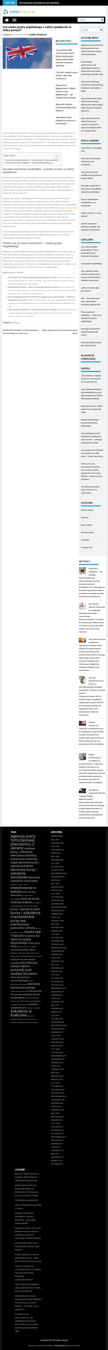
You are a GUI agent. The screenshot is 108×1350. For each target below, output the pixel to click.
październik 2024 (58, 873)
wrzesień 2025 (57, 850)
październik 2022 (58, 948)
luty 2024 (55, 894)
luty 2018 (55, 1123)
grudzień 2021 (57, 981)
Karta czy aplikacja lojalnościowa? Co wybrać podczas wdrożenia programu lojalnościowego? (28, 1273)
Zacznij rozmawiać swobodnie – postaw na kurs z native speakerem (32, 160)
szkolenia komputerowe (33, 1001)
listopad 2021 (57, 985)
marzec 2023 (57, 931)
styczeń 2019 (57, 1086)
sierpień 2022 (57, 954)
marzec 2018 (57, 1120)
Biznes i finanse (87, 510)
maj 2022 (55, 965)
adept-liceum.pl (38, 34)
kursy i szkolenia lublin (25, 909)
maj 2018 (55, 1113)
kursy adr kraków (31, 906)
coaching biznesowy (23, 857)
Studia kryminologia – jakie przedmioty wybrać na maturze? (35, 287)
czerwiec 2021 (57, 1002)
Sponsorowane (87, 532)
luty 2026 (55, 846)
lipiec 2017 (55, 1147)
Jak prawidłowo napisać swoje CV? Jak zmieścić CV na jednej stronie (91, 379)
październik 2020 (58, 1025)
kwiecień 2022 (57, 968)
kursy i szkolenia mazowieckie (25, 914)
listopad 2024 (57, 870)
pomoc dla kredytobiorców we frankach (29, 956)
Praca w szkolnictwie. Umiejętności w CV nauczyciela (89, 202)
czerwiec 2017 (57, 1150)
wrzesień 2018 (57, 1100)
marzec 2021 (57, 1012)
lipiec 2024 (55, 880)
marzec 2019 (57, 1079)
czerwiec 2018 (57, 1110)
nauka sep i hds (26, 934)
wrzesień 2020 (57, 1029)
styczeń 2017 (57, 1164)
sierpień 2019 (57, 1063)
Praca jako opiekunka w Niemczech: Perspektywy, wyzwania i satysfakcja (91, 189)
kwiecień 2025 (57, 860)
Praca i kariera (86, 525)
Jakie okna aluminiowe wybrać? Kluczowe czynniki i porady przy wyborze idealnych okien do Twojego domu (91, 124)
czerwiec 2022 (57, 961)
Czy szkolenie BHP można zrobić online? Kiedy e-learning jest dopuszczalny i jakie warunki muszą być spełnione (92, 104)
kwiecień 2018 (57, 1117)
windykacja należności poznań (27, 1022)
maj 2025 (55, 856)
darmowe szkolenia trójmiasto (25, 879)
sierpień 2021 (57, 995)
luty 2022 (55, 975)
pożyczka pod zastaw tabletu (24, 964)
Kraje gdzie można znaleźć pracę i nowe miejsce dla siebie (92, 409)
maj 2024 (55, 883)
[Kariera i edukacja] (7, 20)
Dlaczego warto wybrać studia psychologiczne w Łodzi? (33, 277)
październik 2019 (58, 1056)
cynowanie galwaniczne (26, 1200)
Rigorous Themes (73, 1346)
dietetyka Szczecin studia (19, 884)
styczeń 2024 (57, 897)
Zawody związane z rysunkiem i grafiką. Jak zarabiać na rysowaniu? (90, 227)
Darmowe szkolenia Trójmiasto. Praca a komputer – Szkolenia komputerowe (25, 1218)
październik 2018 (58, 1096)
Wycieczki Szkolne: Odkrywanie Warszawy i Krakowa (66, 107)
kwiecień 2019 (57, 1076)
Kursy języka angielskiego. (92, 264)
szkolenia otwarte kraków (19, 1005)
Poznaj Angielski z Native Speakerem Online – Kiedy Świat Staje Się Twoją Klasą (28, 1258)
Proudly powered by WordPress (41, 1346)
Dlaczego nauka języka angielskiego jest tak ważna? (90, 332)
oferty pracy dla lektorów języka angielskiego (25, 939)
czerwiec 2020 (57, 1039)
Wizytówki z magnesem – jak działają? (95, 572)
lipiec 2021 (55, 998)
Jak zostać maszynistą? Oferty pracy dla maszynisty (91, 161)
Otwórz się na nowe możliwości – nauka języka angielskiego (29, 163)
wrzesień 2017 (57, 1140)
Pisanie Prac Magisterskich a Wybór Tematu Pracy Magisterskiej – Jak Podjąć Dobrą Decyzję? (66, 91)
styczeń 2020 (57, 1052)
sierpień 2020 (57, 1032)
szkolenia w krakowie (21, 1013)
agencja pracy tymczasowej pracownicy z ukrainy (23, 842)
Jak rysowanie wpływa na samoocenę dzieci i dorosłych (33, 310)
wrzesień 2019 (57, 1059)
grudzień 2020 (57, 1022)
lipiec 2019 (55, 1066)
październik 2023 (58, 907)
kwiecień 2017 (57, 1157)
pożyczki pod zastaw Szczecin (24, 972)
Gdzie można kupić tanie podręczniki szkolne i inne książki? (27, 1246)
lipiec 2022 (55, 958)
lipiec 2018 (55, 1106)
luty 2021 (55, 1015)
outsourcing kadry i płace (23, 949)
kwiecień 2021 (57, 1009)
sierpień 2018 (57, 1103)
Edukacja (15, 323)
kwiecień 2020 (57, 1042)
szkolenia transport (33, 1008)
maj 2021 (55, 1005)
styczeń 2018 (57, 1127)
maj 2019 (55, 1073)
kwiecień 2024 (57, 887)
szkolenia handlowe (32, 998)
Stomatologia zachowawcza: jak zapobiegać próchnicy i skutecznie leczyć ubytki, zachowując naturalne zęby (92, 68)
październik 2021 (58, 988)
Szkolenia (85, 540)
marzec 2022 (57, 971)
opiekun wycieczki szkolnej (26, 947)
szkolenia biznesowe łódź (19, 991)
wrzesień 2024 (57, 877)
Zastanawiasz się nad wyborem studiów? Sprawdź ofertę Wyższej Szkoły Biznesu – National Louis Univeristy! (28, 1303)
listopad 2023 (57, 904)
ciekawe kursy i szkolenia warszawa (23, 852)
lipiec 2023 (55, 917)
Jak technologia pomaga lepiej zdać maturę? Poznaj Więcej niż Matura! (28, 1287)
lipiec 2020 (55, 1036)
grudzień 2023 (57, 900)
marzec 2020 (57, 1046)
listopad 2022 (57, 944)
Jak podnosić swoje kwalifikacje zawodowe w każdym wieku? (91, 175)
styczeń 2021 (57, 1019)
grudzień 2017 (57, 1130)
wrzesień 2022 (57, 951)
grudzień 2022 (57, 941)
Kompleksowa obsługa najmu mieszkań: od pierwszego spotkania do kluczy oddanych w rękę (27, 1190)
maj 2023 (55, 924)
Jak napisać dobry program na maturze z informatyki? (66, 120)
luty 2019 (55, 1083)
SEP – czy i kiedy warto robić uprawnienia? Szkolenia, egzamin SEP (90, 301)
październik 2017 (58, 1137)
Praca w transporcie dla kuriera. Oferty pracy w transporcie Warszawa (27, 1177)
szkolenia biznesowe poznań (25, 985)
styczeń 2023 (57, 938)
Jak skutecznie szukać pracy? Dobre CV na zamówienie (90, 490)
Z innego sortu (87, 547)
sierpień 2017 (57, 1144)
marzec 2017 (57, 1161)
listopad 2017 (57, 1134)
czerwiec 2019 (57, 1069)
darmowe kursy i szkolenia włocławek (24, 873)
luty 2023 (55, 934)
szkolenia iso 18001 (17, 1001)
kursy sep (18, 921)
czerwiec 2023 (57, 921)
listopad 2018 (57, 1093)
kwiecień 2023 (57, 927)
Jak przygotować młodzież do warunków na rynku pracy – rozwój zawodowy (92, 453)
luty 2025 (55, 863)
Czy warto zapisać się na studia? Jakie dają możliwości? (66, 75)
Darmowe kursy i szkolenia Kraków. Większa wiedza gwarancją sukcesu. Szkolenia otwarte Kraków (28, 1233)
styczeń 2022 (57, 978)
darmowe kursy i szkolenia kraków (25, 864)
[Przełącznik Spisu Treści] (55, 156)
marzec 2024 (57, 890)
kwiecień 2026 (57, 843)
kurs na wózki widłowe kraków (25, 900)
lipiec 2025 (55, 853)
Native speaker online (68, 208)
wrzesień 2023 (57, 911)
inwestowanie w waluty (23, 890)
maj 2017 (55, 1154)
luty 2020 (55, 1049)
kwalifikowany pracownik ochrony (23, 926)
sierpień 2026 (57, 836)
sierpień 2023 (57, 914)
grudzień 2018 (57, 1090)
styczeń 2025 (57, 867)
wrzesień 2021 (57, 992)
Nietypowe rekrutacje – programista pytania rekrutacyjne (90, 423)
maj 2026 (55, 840)
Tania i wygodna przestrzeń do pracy (28, 1207)
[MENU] (14, 20)
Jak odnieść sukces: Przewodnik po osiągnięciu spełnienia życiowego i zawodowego (92, 610)
